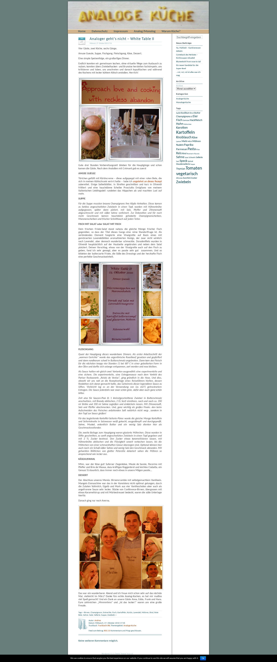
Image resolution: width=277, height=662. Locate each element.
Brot (192, 113)
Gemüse (186, 120)
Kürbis (129, 612)
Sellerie (97, 615)
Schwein (192, 158)
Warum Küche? (171, 31)
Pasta (192, 149)
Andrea (98, 620)
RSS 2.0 (107, 631)
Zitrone (179, 178)
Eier (195, 116)
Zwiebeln (111, 615)
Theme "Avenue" (121, 654)
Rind (151, 612)
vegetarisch (187, 174)
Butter (197, 113)
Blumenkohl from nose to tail (188, 62)
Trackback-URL (104, 626)
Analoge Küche (130, 626)
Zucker (194, 178)
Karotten (182, 127)
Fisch (114, 612)
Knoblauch (184, 137)
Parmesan (181, 149)
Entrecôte (107, 612)
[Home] (73, 2)
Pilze (198, 150)
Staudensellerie (183, 164)
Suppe (103, 615)
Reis (179, 153)
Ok (203, 658)
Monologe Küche (183, 102)
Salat (91, 615)
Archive (179, 86)
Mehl (184, 141)
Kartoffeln (122, 612)
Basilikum (185, 113)
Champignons (96, 612)
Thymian (180, 169)
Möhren (145, 612)
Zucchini (187, 178)
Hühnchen (187, 124)
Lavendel (137, 612)
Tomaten (194, 168)
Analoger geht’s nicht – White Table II (122, 39)
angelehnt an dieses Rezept (147, 181)
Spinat (190, 161)
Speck (183, 161)
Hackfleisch (196, 120)
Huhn (179, 124)
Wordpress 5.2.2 (108, 654)
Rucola (196, 154)
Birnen (87, 612)
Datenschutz (100, 31)
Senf (177, 161)
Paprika (188, 145)
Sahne (85, 615)
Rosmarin (190, 154)
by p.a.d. (130, 654)
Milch (190, 142)
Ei (191, 117)
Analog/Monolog (144, 31)
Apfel (178, 113)
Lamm (178, 142)
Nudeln (180, 145)
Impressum (121, 31)
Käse (194, 137)
